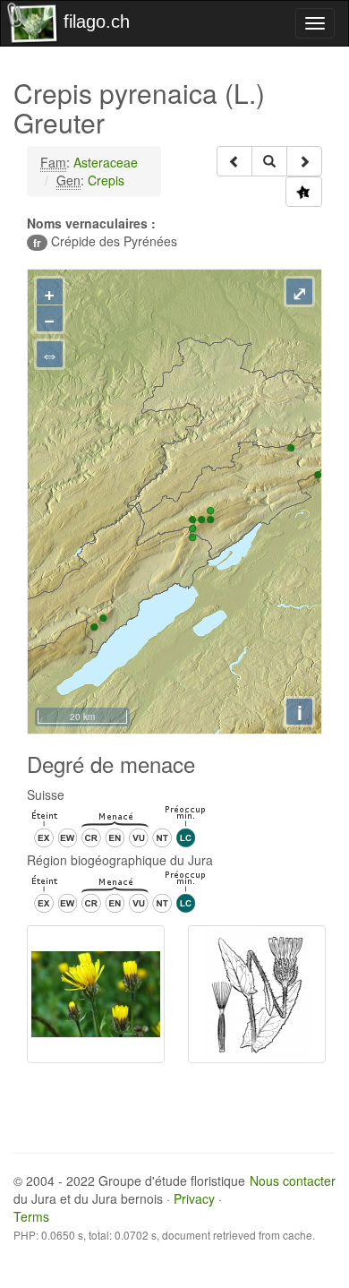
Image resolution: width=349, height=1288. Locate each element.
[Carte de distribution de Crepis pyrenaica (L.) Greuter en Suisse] (303, 191)
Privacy (194, 1198)
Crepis (106, 180)
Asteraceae (105, 162)
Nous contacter (293, 1180)
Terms (31, 1216)
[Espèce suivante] (304, 161)
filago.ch (97, 21)
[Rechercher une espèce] (269, 161)
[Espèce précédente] (234, 161)
